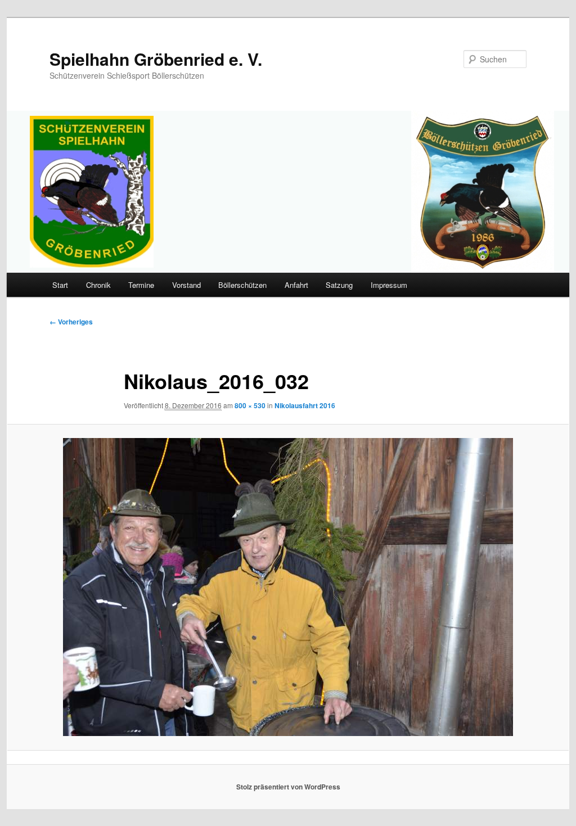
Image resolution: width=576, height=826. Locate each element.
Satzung (339, 284)
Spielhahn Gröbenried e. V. (156, 59)
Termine (141, 284)
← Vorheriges (71, 322)
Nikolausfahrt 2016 (304, 405)
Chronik (98, 284)
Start (60, 284)
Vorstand (186, 284)
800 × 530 (250, 405)
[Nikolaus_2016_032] (288, 587)
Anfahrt (296, 284)
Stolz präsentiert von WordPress (288, 787)
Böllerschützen (242, 284)
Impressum (389, 284)
